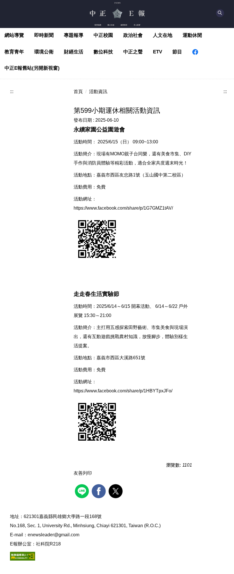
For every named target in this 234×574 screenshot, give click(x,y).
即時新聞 (44, 35)
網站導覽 (14, 35)
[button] (220, 13)
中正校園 (103, 35)
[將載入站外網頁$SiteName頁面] (82, 490)
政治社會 (133, 35)
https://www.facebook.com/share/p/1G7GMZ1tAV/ (123, 208)
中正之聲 (133, 52)
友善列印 (83, 473)
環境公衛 (44, 52)
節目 (177, 52)
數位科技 (103, 52)
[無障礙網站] (22, 555)
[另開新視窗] (195, 51)
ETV (157, 52)
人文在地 (162, 35)
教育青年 (14, 52)
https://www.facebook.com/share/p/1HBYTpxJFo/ (123, 390)
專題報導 (73, 35)
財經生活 (73, 52)
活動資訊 (98, 91)
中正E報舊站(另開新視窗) (32, 68)
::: (11, 91)
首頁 (78, 91)
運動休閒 (192, 35)
